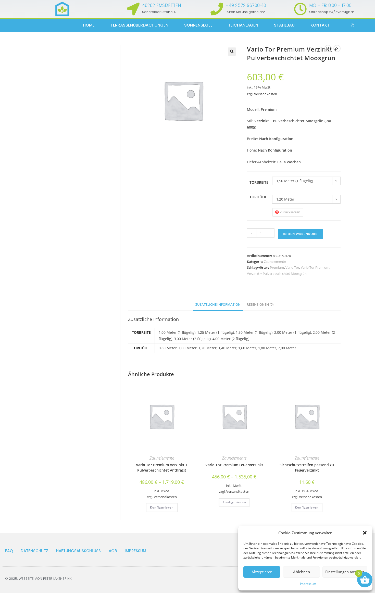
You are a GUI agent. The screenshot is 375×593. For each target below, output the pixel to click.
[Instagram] (352, 25)
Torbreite (258, 182)
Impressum (308, 584)
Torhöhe (258, 196)
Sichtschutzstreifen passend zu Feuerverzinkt (307, 467)
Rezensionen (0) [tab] (260, 304)
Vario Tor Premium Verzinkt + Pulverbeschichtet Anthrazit (162, 467)
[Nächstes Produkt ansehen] (337, 48)
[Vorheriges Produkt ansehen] (328, 48)
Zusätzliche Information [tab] (218, 304)
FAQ (9, 550)
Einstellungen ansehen (345, 571)
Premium (277, 267)
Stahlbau (284, 25)
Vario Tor (292, 267)
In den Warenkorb (300, 234)
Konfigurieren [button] (307, 507)
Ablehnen (301, 571)
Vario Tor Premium (315, 267)
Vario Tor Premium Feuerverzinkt (234, 464)
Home (89, 25)
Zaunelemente (275, 261)
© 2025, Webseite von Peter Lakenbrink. (38, 578)
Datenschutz (34, 550)
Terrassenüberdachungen (139, 25)
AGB (113, 550)
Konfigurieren (162, 507)
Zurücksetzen (290, 212)
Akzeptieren (262, 571)
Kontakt (320, 25)
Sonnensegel (198, 25)
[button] (364, 532)
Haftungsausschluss (78, 550)
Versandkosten (265, 94)
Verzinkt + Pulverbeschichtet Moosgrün (277, 273)
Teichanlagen (243, 25)
